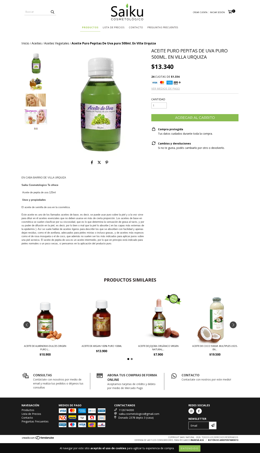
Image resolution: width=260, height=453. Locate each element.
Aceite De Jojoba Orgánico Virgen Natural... (158, 347)
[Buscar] (52, 11)
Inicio (25, 43)
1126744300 (126, 410)
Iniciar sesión (217, 12)
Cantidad (158, 99)
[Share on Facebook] (92, 162)
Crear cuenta (200, 12)
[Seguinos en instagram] (191, 411)
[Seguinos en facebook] (199, 411)
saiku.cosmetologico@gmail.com (139, 414)
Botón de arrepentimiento (223, 440)
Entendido (190, 448)
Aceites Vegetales (56, 43)
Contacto (136, 27)
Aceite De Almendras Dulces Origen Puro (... (45, 347)
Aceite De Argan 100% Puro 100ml (102, 346)
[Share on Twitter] (99, 162)
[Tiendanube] (38, 439)
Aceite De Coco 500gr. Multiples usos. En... (215, 347)
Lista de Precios (113, 27)
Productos (90, 27)
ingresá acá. (197, 440)
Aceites (37, 43)
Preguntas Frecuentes (163, 27)
